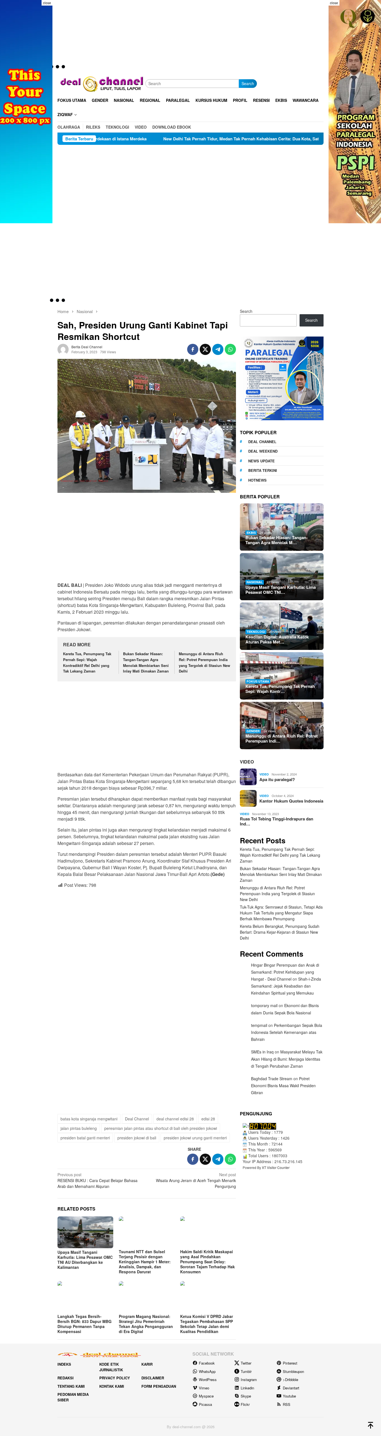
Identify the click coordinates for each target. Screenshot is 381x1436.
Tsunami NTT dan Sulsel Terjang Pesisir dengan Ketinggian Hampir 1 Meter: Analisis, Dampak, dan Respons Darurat (145, 1261)
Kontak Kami (111, 1386)
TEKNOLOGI (256, 632)
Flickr (245, 1404)
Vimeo (204, 1388)
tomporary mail (264, 1005)
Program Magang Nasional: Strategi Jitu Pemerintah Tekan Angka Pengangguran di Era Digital (146, 1323)
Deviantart (291, 1388)
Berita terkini (262, 470)
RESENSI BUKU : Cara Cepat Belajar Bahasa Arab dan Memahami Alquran (97, 1180)
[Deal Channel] (101, 83)
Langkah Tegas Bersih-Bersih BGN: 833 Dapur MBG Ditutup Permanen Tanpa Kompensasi (84, 1323)
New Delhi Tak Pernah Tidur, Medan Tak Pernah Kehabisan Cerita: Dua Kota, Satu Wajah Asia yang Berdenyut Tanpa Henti (210, 138)
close (47, 2)
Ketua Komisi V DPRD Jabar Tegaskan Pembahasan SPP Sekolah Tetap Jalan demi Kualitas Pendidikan (206, 1323)
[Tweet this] (205, 349)
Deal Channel (137, 1119)
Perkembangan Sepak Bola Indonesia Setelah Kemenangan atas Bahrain (286, 1032)
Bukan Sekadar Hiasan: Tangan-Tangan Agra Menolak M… (276, 540)
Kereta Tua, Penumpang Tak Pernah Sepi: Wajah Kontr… (280, 689)
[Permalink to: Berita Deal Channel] (63, 349)
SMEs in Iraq (262, 1052)
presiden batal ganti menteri (85, 1137)
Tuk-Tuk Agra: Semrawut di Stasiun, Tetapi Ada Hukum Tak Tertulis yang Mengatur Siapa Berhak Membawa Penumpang (281, 912)
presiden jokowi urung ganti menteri (195, 1137)
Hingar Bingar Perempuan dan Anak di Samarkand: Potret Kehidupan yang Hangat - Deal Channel (285, 972)
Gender (253, 731)
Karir (147, 1364)
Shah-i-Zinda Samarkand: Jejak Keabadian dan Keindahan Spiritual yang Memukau (286, 986)
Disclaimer (152, 1377)
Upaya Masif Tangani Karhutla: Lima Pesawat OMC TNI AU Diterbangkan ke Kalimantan (85, 1259)
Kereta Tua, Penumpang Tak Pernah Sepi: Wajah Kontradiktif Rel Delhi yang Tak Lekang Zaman (87, 662)
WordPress (208, 1379)
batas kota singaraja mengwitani (89, 1119)
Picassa (205, 1404)
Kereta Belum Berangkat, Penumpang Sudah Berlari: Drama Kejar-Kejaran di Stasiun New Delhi (279, 932)
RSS (286, 1404)
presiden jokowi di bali (136, 1137)
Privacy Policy (114, 1377)
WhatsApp (207, 1371)
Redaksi (65, 1377)
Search (248, 83)
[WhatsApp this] (230, 349)
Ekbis (251, 532)
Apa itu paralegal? (277, 779)
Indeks (64, 1364)
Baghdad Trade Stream (271, 1078)
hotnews (257, 480)
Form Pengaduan (158, 1386)
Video (247, 762)
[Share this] (192, 349)
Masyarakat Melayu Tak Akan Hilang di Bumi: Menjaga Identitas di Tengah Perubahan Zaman (286, 1059)
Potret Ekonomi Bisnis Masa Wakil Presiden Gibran (283, 1085)
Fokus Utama (258, 681)
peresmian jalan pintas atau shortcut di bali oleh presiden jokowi (160, 1128)
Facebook (207, 1363)
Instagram (249, 1379)
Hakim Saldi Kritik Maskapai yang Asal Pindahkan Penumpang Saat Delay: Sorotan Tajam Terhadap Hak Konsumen (207, 1261)
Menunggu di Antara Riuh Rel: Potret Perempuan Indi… (281, 739)
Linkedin (247, 1388)
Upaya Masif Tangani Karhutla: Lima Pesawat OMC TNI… (280, 590)
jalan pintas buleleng (79, 1128)
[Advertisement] (190, 187)
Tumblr (246, 1371)
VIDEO (264, 774)
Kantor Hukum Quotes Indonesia (291, 800)
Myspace (206, 1396)
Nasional (255, 582)
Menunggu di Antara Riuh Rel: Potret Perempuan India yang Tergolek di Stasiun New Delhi (204, 662)
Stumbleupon (293, 1371)
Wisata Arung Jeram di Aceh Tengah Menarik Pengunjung (196, 1180)
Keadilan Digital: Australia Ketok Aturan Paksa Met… (277, 639)
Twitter (246, 1363)
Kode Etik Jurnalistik (111, 1366)
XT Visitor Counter (276, 1167)
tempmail (259, 1025)
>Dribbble (290, 1379)
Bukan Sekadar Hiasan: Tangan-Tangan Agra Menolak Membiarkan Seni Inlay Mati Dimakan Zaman (146, 662)
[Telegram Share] (217, 349)
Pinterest (290, 1363)
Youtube (289, 1396)
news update (261, 461)
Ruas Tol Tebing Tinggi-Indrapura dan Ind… (276, 822)
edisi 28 (208, 1119)
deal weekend (263, 451)
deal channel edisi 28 (175, 1119)
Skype (246, 1396)
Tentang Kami (71, 1386)
